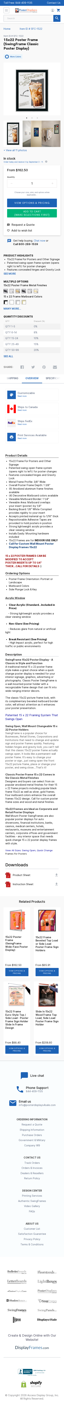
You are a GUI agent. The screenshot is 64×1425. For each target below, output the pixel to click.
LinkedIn (41, 1410)
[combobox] (32, 18)
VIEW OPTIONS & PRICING (17, 972)
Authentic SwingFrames (32, 1201)
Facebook (12, 1410)
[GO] (56, 18)
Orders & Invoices (32, 1168)
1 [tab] (26, 118)
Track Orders (32, 1162)
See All (8, 356)
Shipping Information (32, 1129)
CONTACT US (32, 1157)
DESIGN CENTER (32, 1190)
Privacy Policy (32, 1239)
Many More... (12, 308)
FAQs (32, 1211)
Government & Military (32, 1140)
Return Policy (32, 1178)
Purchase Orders (32, 1135)
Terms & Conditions (32, 1244)
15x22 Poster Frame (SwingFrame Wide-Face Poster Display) (16, 943)
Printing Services (32, 1195)
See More (10, 273)
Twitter (22, 1410)
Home (7, 28)
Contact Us (53, 2)
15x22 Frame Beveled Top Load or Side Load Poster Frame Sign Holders (47, 944)
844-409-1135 (23, 2)
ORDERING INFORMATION (32, 1119)
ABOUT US (32, 1223)
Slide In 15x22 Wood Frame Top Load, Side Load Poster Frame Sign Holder (47, 1018)
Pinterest (32, 1410)
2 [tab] (32, 118)
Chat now (39, 240)
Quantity (11, 177)
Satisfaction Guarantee (32, 1234)
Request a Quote (32, 1124)
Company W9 (32, 1145)
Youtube (51, 1410)
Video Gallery (32, 1206)
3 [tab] (37, 118)
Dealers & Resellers (32, 1173)
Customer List (32, 1228)
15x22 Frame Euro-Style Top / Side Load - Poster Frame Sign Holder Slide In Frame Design (16, 1019)
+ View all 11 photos (15, 150)
